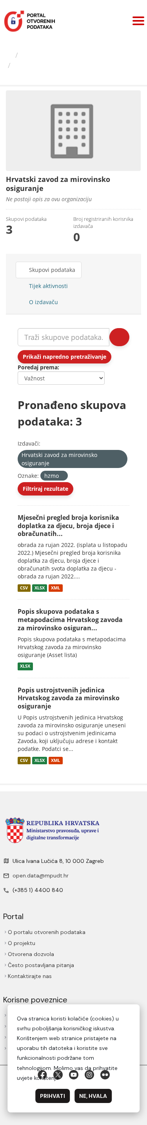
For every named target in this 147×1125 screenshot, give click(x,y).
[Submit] (119, 337)
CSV (24, 588)
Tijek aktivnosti (47, 286)
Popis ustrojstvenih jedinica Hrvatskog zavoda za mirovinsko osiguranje (69, 698)
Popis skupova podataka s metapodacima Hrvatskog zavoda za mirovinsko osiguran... (70, 619)
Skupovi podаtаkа (51, 269)
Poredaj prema (38, 367)
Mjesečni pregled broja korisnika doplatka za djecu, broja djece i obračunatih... (68, 525)
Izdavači (35, 55)
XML (55, 588)
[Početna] (8, 55)
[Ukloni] (52, 463)
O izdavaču (42, 302)
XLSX (39, 588)
